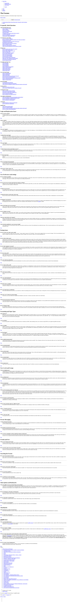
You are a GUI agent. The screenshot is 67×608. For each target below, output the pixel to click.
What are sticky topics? (6, 68)
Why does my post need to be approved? (9, 59)
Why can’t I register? (6, 30)
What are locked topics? (6, 69)
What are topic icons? (6, 70)
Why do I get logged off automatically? (9, 35)
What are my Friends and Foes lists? (8, 87)
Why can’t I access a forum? (7, 54)
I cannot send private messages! (8, 82)
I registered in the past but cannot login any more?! (11, 33)
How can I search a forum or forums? (9, 90)
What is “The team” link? (7, 79)
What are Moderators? (6, 74)
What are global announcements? (8, 66)
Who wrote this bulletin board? (8, 106)
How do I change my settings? (8, 38)
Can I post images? (6, 65)
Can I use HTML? (6, 63)
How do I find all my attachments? (8, 103)
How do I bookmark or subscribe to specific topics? (11, 98)
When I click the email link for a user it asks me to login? (12, 46)
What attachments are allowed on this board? (10, 102)
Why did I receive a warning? (7, 56)
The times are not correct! (7, 40)
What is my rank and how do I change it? (9, 45)
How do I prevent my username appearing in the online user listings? (14, 39)
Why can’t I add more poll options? (8, 52)
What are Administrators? (7, 73)
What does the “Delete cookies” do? (8, 36)
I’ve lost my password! (6, 34)
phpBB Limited (30, 522)
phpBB (39, 201)
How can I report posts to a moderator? (9, 57)
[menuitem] (7, 3)
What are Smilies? (5, 64)
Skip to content (2, 17)
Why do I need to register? (7, 28)
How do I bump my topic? (7, 60)
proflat (3, 594)
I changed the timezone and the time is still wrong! (11, 41)
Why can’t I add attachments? (7, 55)
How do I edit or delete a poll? (8, 53)
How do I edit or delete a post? (8, 49)
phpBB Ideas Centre (47, 528)
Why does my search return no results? (9, 91)
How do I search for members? (8, 93)
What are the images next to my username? (10, 43)
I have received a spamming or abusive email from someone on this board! (15, 84)
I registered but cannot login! (7, 31)
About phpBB (10, 523)
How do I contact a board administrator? (9, 109)
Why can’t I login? (6, 32)
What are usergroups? (6, 75)
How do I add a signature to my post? (9, 50)
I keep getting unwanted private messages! (9, 83)
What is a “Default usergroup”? (8, 78)
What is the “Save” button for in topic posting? (10, 58)
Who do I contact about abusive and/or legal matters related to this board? (15, 108)
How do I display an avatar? (7, 44)
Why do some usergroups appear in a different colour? (11, 77)
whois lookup (9, 535)
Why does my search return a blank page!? (10, 92)
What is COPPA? (5, 29)
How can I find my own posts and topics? (9, 94)
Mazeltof (8, 594)
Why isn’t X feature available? (8, 107)
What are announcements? (7, 67)
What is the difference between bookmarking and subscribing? (13, 97)
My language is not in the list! (7, 42)
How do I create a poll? (6, 51)
